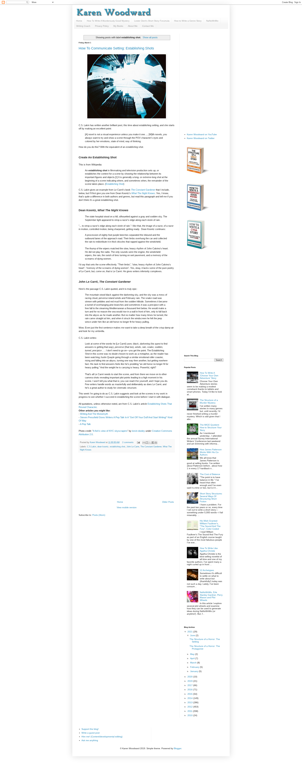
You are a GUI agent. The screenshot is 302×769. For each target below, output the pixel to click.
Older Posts (168, 502)
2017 (190, 685)
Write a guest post (90, 733)
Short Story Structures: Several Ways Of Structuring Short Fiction (211, 497)
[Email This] (143, 442)
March (193, 662)
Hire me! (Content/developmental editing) (102, 736)
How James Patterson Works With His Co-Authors (211, 452)
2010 (190, 715)
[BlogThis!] (146, 442)
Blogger (177, 748)
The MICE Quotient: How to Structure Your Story (211, 427)
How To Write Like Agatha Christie (209, 549)
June (193, 635)
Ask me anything (89, 740)
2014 (190, 698)
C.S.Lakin (91, 447)
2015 (190, 694)
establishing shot (117, 447)
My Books (118, 26)
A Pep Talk (85, 424)
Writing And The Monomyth (94, 414)
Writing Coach (83, 26)
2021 (190, 631)
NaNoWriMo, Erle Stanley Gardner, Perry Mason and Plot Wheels (211, 596)
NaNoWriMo (212, 21)
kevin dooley (138, 431)
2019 (190, 681)
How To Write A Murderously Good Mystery (108, 21)
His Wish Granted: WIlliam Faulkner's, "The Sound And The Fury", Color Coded (210, 525)
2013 (190, 702)
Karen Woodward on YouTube (202, 134)
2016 (190, 689)
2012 (190, 706)
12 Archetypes (207, 570)
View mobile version (127, 507)
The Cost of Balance (210, 474)
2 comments (128, 442)
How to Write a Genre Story (187, 21)
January (194, 671)
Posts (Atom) (98, 515)
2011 (190, 711)
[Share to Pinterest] (155, 442)
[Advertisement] (126, 476)
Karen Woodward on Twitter (201, 138)
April (192, 658)
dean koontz (103, 447)
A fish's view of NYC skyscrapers (110, 431)
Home (79, 21)
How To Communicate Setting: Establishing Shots (116, 48)
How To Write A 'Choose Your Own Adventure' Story (209, 375)
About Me (132, 26)
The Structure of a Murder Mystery (209, 401)
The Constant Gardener (151, 447)
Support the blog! (90, 729)
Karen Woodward (98, 442)
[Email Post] (138, 442)
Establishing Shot (114, 184)
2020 (190, 676)
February (195, 667)
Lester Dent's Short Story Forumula (151, 21)
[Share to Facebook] (152, 442)
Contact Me (148, 26)
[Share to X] (149, 442)
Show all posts (150, 37)
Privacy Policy (102, 26)
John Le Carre (132, 447)
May (192, 654)
